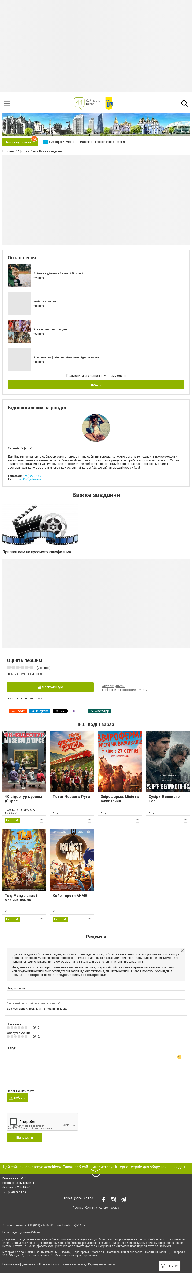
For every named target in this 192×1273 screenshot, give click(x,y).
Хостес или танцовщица (50, 329)
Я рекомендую (52, 687)
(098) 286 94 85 (32, 476)
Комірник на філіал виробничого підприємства (66, 357)
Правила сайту (49, 1264)
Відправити (24, 1137)
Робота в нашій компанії (18, 1183)
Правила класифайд (73, 1264)
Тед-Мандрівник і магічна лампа (21, 897)
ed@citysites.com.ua (33, 479)
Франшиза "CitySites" (16, 1187)
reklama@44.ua (74, 1225)
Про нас (78, 1207)
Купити (10, 820)
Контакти (91, 1207)
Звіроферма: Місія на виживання (120, 798)
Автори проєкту (109, 1207)
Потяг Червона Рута (71, 796)
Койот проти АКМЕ (70, 895)
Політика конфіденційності (20, 1264)
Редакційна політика (102, 1264)
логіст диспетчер (45, 301)
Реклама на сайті (14, 1178)
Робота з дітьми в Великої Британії (58, 273)
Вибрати (19, 1097)
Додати (96, 384)
